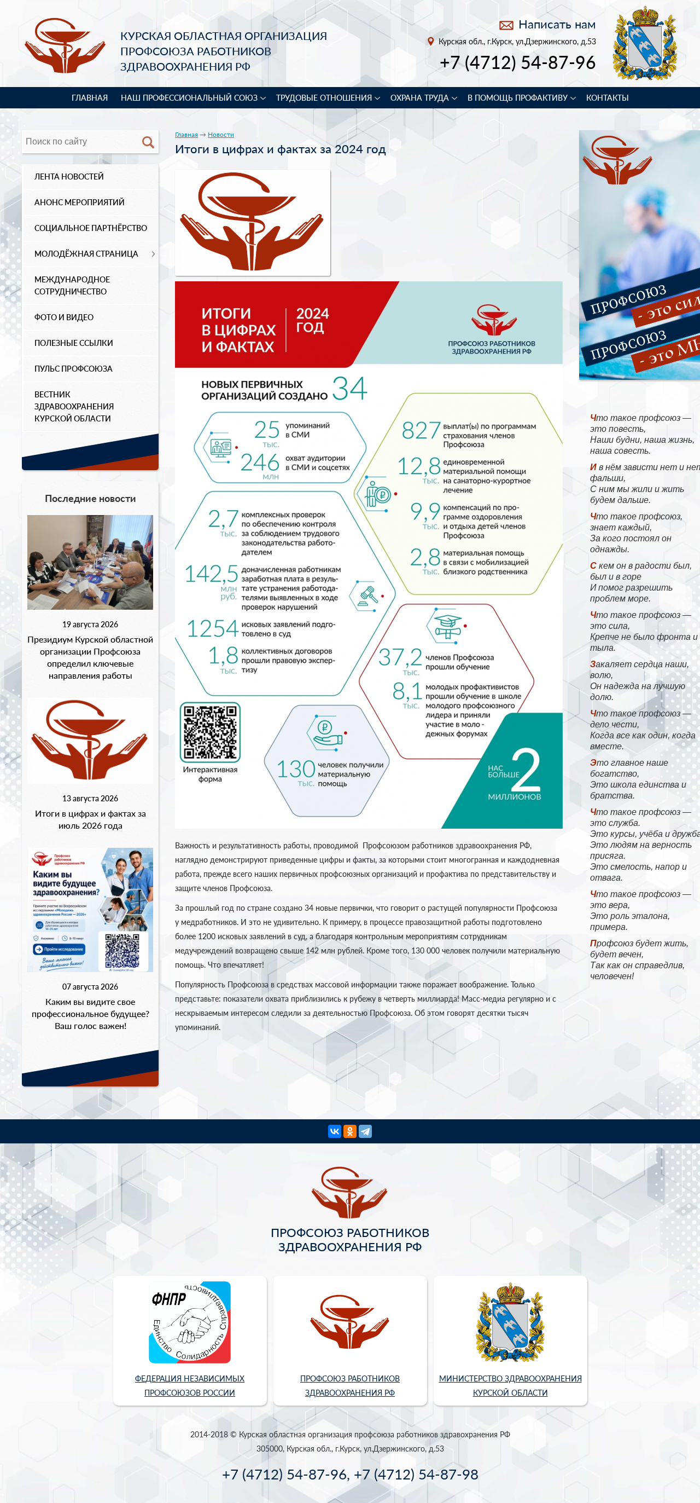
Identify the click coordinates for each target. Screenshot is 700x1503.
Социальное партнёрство (90, 228)
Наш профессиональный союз (189, 97)
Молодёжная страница (86, 253)
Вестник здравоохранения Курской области (74, 406)
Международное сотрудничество (72, 285)
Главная (90, 97)
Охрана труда (419, 97)
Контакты (607, 97)
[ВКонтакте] (334, 1131)
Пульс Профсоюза (73, 368)
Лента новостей (69, 176)
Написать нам (557, 23)
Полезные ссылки (73, 343)
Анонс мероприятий (79, 202)
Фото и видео (64, 317)
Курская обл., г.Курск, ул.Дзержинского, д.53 (517, 41)
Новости (221, 134)
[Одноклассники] (350, 1131)
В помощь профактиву (518, 97)
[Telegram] (365, 1131)
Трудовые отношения (324, 97)
